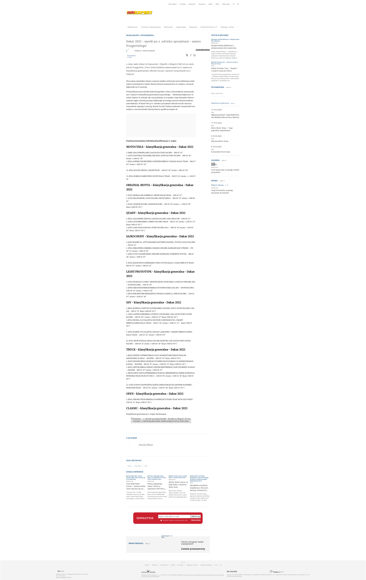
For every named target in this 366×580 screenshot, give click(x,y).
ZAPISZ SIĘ (195, 516)
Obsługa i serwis (227, 27)
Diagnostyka (181, 27)
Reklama (154, 565)
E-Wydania (183, 4)
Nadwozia (193, 27)
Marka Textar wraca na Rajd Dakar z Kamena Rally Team (178, 484)
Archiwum (180, 565)
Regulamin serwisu (192, 565)
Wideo (217, 4)
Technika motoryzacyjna (151, 27)
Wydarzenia (202, 4)
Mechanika (168, 27)
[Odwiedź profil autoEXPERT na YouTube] (184, 562)
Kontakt (173, 565)
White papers (226, 4)
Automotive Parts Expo (220, 152)
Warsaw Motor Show (219, 141)
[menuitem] (172, 4)
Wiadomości (133, 27)
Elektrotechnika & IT (209, 27)
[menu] (183, 4)
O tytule (146, 565)
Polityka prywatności (206, 565)
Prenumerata (163, 565)
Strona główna (172, 4)
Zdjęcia (210, 4)
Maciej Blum (131, 56)
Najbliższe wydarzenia (222, 103)
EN (216, 565)
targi (212, 112)
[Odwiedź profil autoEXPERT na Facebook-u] (182, 562)
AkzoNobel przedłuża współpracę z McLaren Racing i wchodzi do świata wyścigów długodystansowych (199, 490)
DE (221, 565)
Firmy (191, 483)
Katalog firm (192, 4)
